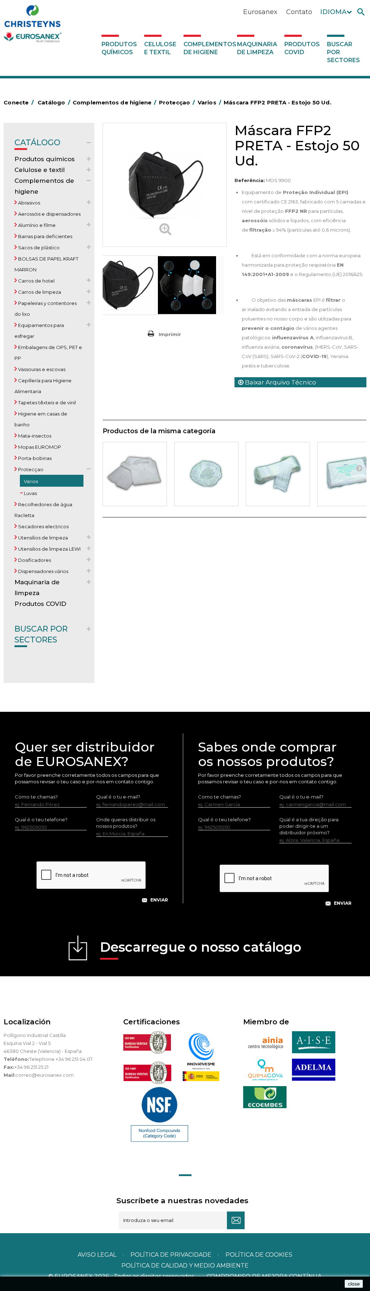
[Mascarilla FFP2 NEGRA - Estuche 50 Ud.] (132, 285)
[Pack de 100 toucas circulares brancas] (206, 474)
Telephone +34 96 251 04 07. (61, 1059)
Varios (30, 481)
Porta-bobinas (34, 458)
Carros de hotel (36, 281)
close (354, 1284)
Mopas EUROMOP (39, 447)
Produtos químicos (119, 48)
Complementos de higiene (209, 48)
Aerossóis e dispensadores (49, 214)
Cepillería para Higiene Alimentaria (43, 386)
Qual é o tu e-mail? (118, 797)
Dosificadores (34, 560)
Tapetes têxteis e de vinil (46, 402)
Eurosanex (260, 12)
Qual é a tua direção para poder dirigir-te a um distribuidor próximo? (309, 826)
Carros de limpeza (39, 292)
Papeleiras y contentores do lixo (45, 308)
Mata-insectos (34, 436)
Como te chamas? (36, 797)
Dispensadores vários (42, 571)
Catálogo (37, 142)
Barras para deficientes (44, 236)
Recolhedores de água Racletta (43, 510)
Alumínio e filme (36, 225)
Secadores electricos (43, 526)
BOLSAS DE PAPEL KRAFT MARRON (46, 264)
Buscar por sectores (343, 52)
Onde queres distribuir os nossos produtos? (125, 823)
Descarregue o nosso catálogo (200, 947)
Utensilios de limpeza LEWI (49, 549)
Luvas (30, 493)
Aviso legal (97, 1254)
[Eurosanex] (52, 25)
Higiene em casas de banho (40, 419)
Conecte (19, 102)
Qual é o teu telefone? (41, 819)
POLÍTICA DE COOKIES (258, 1254)
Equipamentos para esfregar (39, 330)
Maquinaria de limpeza (257, 48)
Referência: (250, 180)
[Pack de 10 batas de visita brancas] (135, 474)
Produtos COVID (302, 48)
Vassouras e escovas (41, 369)
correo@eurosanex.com (45, 1075)
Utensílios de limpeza (42, 538)
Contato (299, 12)
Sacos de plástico (38, 247)
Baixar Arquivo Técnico (280, 382)
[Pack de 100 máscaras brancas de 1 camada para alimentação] (278, 474)
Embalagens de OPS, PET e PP (48, 352)
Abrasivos (28, 203)
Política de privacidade (170, 1254)
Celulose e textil (160, 48)
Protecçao (30, 469)
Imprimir (170, 334)
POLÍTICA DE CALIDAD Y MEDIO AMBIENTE (185, 1265)
